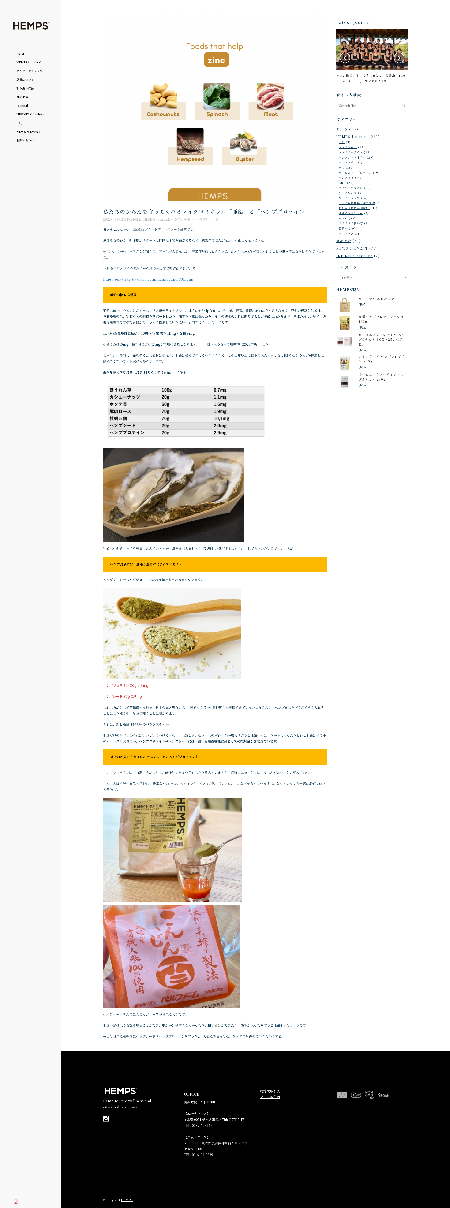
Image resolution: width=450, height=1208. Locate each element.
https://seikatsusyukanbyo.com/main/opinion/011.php (148, 279)
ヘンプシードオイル (352, 157)
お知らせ (343, 129)
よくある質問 (270, 1096)
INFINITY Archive (354, 255)
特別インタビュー (351, 213)
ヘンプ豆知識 (348, 193)
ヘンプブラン (348, 162)
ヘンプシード (181, 219)
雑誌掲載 (343, 240)
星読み (343, 228)
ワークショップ (349, 198)
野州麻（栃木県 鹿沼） (354, 208)
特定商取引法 (270, 1091)
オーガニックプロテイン (355, 172)
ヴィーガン (346, 233)
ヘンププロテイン (206, 219)
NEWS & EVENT (352, 248)
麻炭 (342, 167)
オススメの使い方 (351, 223)
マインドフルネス (351, 188)
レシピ (343, 218)
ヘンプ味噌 (346, 177)
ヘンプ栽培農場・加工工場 (357, 203)
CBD (342, 183)
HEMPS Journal (156, 219)
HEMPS (127, 1199)
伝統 (342, 142)
